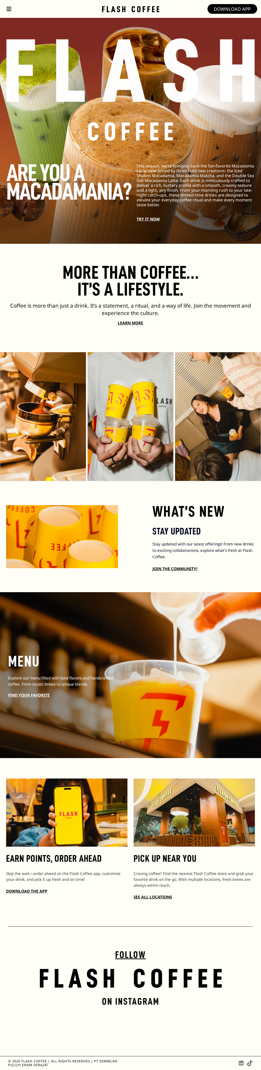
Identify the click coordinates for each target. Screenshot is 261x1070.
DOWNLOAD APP (232, 9)
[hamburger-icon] (9, 9)
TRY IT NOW (148, 219)
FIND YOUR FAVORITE (29, 695)
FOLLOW (130, 954)
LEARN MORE (130, 323)
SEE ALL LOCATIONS (153, 897)
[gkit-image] (130, 9)
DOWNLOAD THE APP (26, 891)
